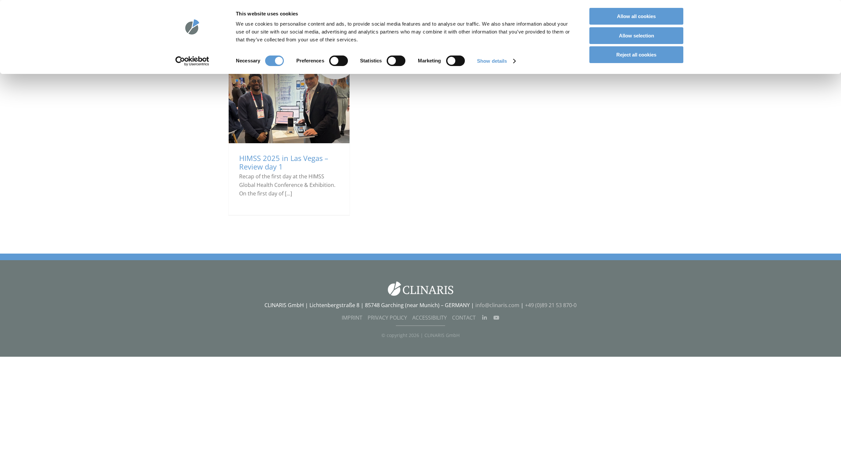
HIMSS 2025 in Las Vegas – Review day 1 (283, 162)
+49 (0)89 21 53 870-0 (551, 305)
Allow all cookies (636, 16)
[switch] (338, 61)
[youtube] (496, 317)
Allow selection (636, 35)
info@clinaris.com (497, 305)
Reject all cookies (636, 54)
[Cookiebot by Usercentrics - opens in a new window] (192, 61)
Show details (492, 61)
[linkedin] (484, 317)
